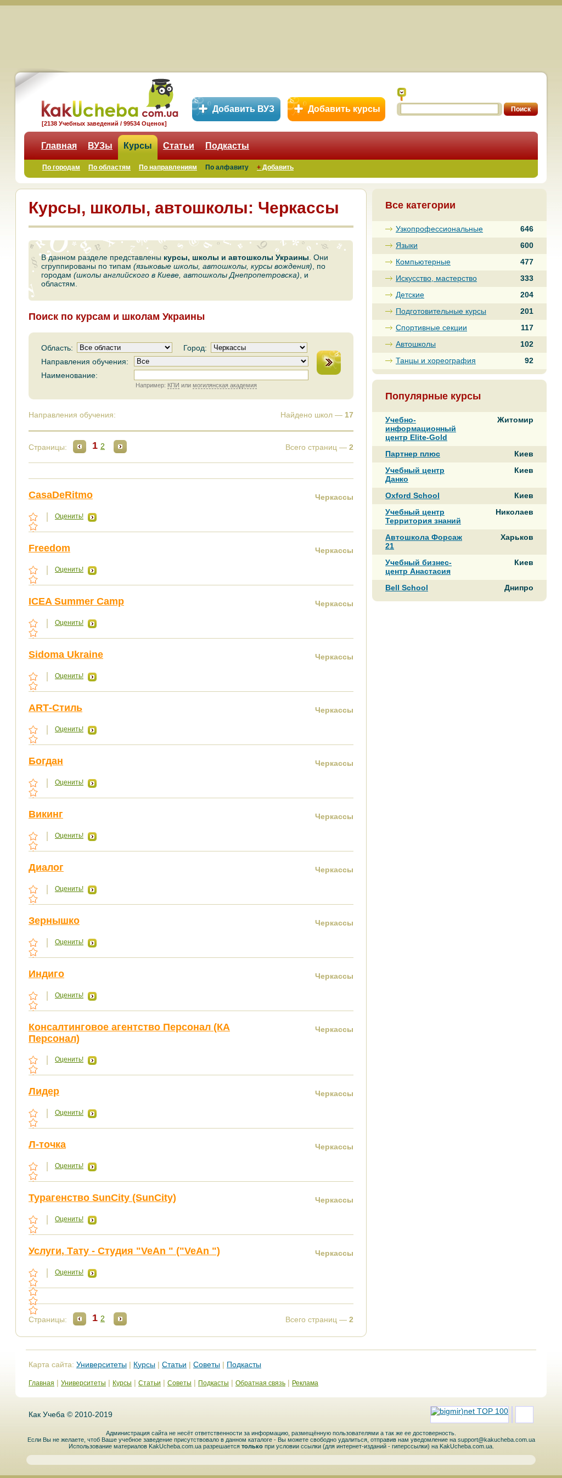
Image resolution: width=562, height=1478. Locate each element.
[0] (34, 1291)
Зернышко (54, 920)
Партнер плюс (412, 453)
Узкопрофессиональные (439, 228)
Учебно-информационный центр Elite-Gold (420, 428)
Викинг (46, 814)
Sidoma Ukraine (66, 654)
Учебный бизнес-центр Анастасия (418, 567)
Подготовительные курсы (441, 311)
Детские (410, 294)
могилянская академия (225, 385)
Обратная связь (260, 1383)
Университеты (101, 1364)
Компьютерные (423, 261)
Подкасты (227, 145)
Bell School (406, 587)
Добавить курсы (344, 109)
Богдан (46, 760)
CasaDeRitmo (61, 494)
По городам (61, 167)
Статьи (178, 145)
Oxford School (412, 495)
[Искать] (401, 94)
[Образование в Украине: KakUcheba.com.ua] (109, 96)
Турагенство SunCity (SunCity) (102, 1197)
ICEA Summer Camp (76, 601)
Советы (206, 1364)
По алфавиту (227, 167)
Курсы (137, 145)
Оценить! (69, 516)
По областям (109, 167)
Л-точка (47, 1144)
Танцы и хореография (436, 360)
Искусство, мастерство (436, 278)
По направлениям (168, 167)
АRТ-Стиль (55, 707)
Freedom (49, 548)
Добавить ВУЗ (243, 109)
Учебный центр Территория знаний (423, 516)
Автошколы (416, 344)
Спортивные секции (431, 327)
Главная (59, 145)
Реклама (305, 1383)
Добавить (275, 167)
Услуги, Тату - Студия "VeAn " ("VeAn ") (124, 1250)
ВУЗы (100, 145)
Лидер (44, 1091)
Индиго (46, 973)
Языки (407, 245)
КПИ (173, 385)
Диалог (46, 867)
